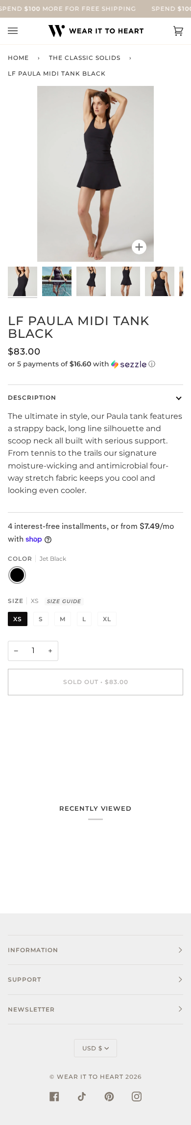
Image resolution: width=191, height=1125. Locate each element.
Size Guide (64, 601)
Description (32, 397)
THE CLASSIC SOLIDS (84, 57)
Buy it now (95, 723)
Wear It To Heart (90, 1076)
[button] (95, 364)
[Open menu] (22, 31)
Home (18, 57)
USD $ (92, 1048)
